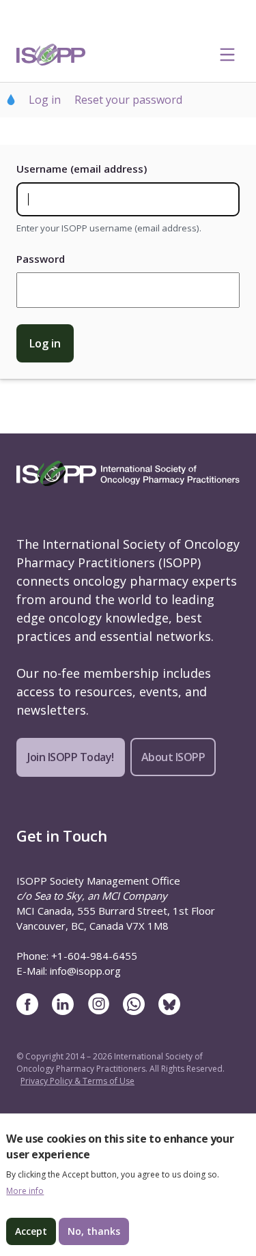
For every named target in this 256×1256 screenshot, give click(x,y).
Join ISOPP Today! (70, 757)
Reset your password (128, 99)
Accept (31, 1231)
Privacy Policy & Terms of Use (77, 1081)
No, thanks (94, 1231)
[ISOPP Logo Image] (51, 55)
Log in (45, 99)
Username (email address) (81, 168)
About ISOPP (173, 757)
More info (25, 1191)
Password (40, 259)
